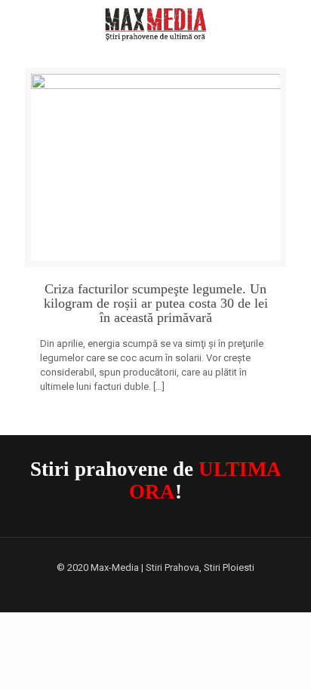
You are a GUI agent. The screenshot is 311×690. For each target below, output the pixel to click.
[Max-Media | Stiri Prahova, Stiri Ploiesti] (155, 22)
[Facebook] (156, 587)
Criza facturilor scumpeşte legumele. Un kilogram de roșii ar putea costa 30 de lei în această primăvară (156, 303)
